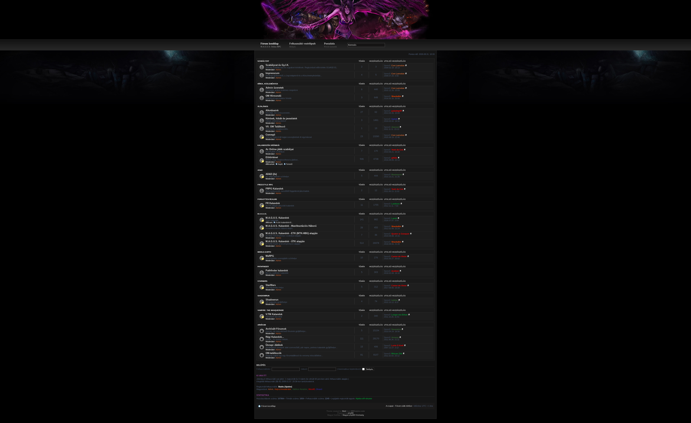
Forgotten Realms (267, 199)
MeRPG (270, 256)
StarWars (262, 281)
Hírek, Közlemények (268, 84)
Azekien (395, 271)
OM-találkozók (273, 353)
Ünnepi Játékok (274, 345)
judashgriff (396, 111)
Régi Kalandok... (275, 337)
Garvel (394, 119)
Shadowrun (263, 296)
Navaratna (396, 329)
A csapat (389, 406)
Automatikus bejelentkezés (350, 369)
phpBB (351, 413)
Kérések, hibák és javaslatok (281, 118)
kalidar (394, 300)
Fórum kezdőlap (271, 45)
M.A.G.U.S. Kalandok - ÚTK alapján (285, 241)
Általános (263, 106)
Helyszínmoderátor (282, 389)
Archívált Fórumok (276, 328)
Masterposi (396, 174)
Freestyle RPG (265, 185)
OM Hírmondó (273, 95)
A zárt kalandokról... (284, 222)
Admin (278, 70)
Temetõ (289, 164)
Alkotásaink (272, 110)
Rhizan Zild (396, 353)
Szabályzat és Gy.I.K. (277, 65)
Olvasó (319, 389)
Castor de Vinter (399, 256)
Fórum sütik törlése (403, 406)
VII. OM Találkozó (275, 126)
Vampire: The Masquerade (271, 310)
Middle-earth (264, 252)
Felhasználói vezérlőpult (302, 45)
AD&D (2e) (271, 174)
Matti (344, 411)
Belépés (260, 365)
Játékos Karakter (299, 389)
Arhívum (262, 325)
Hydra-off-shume (364, 398)
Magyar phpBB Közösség (353, 415)
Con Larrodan (398, 65)
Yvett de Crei (397, 150)
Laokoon (395, 204)
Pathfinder (263, 267)
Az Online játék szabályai (280, 149)
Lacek (394, 218)
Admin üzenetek (275, 87)
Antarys (395, 337)
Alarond (395, 127)
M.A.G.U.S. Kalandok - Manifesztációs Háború (291, 226)
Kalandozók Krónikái (268, 145)
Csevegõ (270, 134)
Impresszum (272, 73)
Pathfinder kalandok (277, 270)
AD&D (260, 170)
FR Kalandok (273, 203)
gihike (394, 158)
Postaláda (330, 45)
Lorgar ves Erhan (399, 315)
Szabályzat (263, 61)
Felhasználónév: (263, 369)
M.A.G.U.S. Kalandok (277, 217)
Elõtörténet (272, 157)
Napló (280, 164)
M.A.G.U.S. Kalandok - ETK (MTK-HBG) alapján (292, 233)
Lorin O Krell (397, 345)
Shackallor (396, 96)
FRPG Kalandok (274, 188)
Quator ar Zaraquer (400, 234)
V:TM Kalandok (274, 314)
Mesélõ (311, 389)
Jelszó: (304, 369)
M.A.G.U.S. (262, 214)
